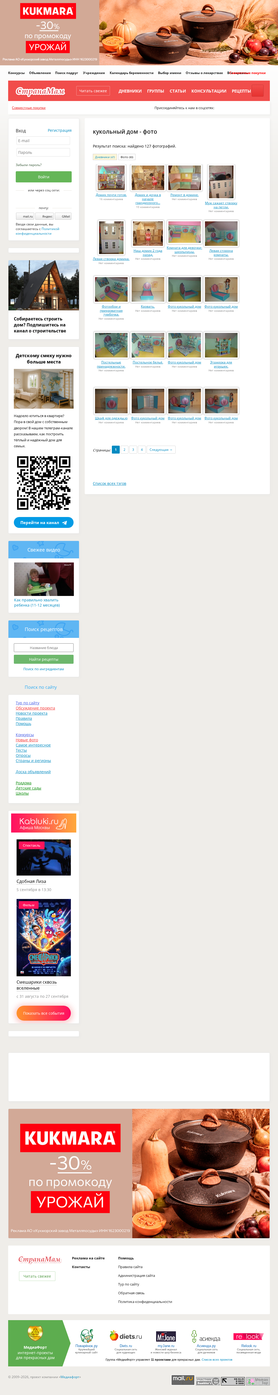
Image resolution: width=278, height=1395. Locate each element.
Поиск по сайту (41, 687)
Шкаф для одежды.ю (111, 418)
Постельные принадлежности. (111, 364)
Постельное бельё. (148, 362)
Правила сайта (130, 1266)
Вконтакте (40, 199)
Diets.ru (126, 1346)
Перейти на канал (39, 522)
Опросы (23, 755)
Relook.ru (248, 1346)
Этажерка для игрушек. (221, 364)
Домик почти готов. (111, 194)
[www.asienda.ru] (206, 1343)
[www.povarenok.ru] (86, 1343)
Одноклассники (47, 199)
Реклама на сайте (88, 1258)
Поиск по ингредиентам (43, 668)
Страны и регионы (33, 760)
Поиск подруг (66, 73)
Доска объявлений (33, 771)
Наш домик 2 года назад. (148, 252)
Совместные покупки (247, 73)
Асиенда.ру (206, 1346)
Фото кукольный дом (184, 306)
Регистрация (60, 130)
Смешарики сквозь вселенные (37, 985)
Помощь (23, 723)
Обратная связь (131, 1292)
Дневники (130, 91)
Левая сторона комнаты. (221, 252)
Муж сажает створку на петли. (221, 205)
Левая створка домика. (111, 258)
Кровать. (148, 306)
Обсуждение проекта (35, 708)
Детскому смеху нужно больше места (44, 358)
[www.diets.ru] (126, 1343)
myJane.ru (166, 1346)
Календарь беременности (132, 73)
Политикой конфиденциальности (37, 231)
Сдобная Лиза (31, 881)
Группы (155, 91)
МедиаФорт (35, 1347)
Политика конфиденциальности (145, 1301)
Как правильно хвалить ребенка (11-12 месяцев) (37, 602)
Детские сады (28, 788)
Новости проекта (32, 713)
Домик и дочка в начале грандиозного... (148, 198)
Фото (127, 157)
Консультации (208, 91)
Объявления (40, 73)
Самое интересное (33, 745)
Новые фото (27, 739)
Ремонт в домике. (184, 194)
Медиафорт (70, 1377)
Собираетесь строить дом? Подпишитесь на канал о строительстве (40, 325)
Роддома (23, 782)
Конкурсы (16, 73)
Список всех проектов (217, 1359)
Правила (24, 718)
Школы (22, 793)
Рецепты (241, 91)
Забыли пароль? (29, 165)
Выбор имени (169, 73)
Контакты (81, 1266)
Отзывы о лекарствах (204, 73)
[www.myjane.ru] (166, 1343)
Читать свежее (93, 90)
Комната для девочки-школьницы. (184, 249)
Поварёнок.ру (86, 1346)
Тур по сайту (27, 702)
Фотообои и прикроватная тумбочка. (111, 310)
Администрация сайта (136, 1275)
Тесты (21, 750)
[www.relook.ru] (248, 1343)
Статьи (178, 91)
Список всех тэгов (109, 483)
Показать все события (43, 1013)
